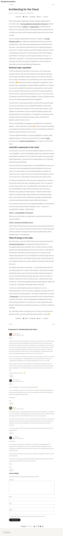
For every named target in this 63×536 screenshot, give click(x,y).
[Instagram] (38, 526)
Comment (11, 479)
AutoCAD (16, 13)
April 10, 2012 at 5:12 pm (18, 335)
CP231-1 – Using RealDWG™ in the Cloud (21, 213)
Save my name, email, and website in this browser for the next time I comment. (28, 516)
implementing (34, 27)
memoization (14, 297)
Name (10, 496)
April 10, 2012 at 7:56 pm (18, 409)
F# (25, 13)
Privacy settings (6, 532)
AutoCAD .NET (22, 13)
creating (24, 27)
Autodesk (23, 526)
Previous (11, 4)
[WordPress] (42, 526)
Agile (48, 138)
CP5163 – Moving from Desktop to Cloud (21, 223)
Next (53, 4)
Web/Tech (31, 13)
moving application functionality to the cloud (34, 24)
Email (10, 503)
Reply (11, 376)
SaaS (28, 13)
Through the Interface (8, 1)
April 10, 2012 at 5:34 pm (18, 381)
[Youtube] (40, 526)
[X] (36, 526)
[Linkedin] (34, 526)
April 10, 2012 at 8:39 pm (18, 438)
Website (11, 509)
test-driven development (27, 141)
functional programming (16, 244)
